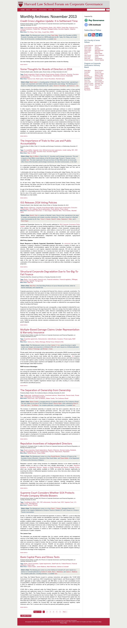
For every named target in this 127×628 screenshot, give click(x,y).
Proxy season (64, 209)
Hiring (50, 10)
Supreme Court (69, 502)
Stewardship (27, 397)
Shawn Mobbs (41, 453)
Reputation (66, 451)
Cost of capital (32, 279)
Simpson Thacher (32, 505)
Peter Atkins (87, 70)
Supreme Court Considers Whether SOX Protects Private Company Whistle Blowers (47, 494)
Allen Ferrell (87, 55)
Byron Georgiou (99, 70)
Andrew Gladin (31, 566)
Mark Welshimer (51, 566)
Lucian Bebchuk (88, 45)
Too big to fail (39, 281)
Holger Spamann (99, 55)
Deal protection (42, 339)
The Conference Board (38, 397)
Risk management (47, 76)
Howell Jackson (88, 60)
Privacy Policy (63, 623)
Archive (34, 10)
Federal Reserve (66, 563)
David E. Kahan (55, 219)
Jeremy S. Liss (55, 345)
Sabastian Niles (57, 210)
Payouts (51, 451)
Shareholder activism (59, 76)
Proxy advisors (36, 76)
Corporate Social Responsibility (45, 207)
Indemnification (52, 339)
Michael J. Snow (47, 349)
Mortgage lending (52, 29)
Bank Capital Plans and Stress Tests (40, 557)
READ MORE (24, 64)
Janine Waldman (41, 566)
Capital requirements (45, 563)
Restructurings (24, 281)
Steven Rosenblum (49, 79)
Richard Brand (88, 77)
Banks (51, 27)
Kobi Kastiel (98, 45)
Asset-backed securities (31, 27)
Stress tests (30, 565)
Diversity (69, 74)
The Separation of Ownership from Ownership (45, 390)
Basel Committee (33, 563)
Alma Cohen (87, 50)
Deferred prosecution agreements (52, 150)
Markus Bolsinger (40, 342)
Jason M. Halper (99, 73)
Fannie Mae (65, 27)
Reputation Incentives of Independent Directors (46, 443)
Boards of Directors (60, 74)
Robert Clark (87, 47)
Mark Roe (30, 282)
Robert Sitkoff (98, 53)
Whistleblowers (33, 503)
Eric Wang (30, 32)
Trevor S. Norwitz (46, 219)
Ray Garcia (87, 89)
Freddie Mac (36, 29)
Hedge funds (27, 395)
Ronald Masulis (31, 453)
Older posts (26, 616)
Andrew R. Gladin (46, 572)
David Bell (87, 72)
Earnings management (26, 451)
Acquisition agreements (31, 339)
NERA (52, 32)
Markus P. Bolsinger (34, 349)
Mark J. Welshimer (57, 572)
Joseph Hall (98, 72)
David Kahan (31, 210)
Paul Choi (87, 80)
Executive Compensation (41, 451)
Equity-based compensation (63, 207)
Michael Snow (50, 342)
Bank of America (43, 27)
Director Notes (58, 403)
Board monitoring (40, 74)
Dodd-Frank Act (56, 563)
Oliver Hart (87, 58)
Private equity (68, 339)
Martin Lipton (39, 79)
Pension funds (70, 395)
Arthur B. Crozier (88, 83)
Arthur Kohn (30, 398)
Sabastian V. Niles (66, 219)
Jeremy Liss (31, 342)
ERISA (59, 27)
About (28, 10)
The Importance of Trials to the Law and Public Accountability (45, 142)
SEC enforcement (45, 502)
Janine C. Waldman (71, 572)
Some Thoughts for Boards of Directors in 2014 (46, 69)
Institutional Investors (38, 395)
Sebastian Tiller (99, 83)
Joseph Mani (45, 32)
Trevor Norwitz (66, 210)
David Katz (39, 210)
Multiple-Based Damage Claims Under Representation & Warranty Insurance (49, 331)
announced (67, 243)
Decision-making (64, 450)
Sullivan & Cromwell (62, 566)
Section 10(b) (32, 151)
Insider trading (67, 150)
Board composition (29, 74)
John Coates (87, 48)
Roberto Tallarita (99, 60)
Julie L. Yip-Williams (33, 405)
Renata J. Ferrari (88, 85)
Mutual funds (61, 395)
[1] (73, 356)
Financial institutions (26, 29)
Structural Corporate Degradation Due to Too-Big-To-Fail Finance (49, 273)
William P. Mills (99, 75)
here (55, 39)
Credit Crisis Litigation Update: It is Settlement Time (49, 21)
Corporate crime (37, 150)
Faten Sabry (37, 32)
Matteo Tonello (50, 398)
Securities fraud (41, 151)
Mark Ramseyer (99, 50)
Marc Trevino (98, 85)
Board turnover (50, 74)
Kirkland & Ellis (59, 342)
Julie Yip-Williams (40, 398)
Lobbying (35, 209)
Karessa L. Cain (73, 86)
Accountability (28, 150)
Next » (65, 612)
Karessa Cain (31, 79)
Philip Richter (98, 80)
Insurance (60, 339)
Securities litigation (63, 29)
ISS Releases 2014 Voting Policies (38, 202)
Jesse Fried (87, 56)
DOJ (54, 27)
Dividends (73, 450)
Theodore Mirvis (99, 78)
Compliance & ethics (30, 502)
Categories (43, 10)
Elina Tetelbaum (99, 81)
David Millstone (99, 77)
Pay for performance (44, 209)
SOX (62, 502)
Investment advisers (51, 395)
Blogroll (57, 10)
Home (23, 10)
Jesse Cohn (87, 81)
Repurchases (58, 451)
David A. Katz (34, 215)
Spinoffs (31, 281)
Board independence (41, 450)
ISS (30, 76)
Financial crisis (73, 27)
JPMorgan (44, 29)
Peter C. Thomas (56, 508)
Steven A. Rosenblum (59, 86)
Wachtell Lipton (60, 79)
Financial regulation (65, 279)
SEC (73, 150)
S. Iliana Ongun (47, 210)
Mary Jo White (31, 153)
